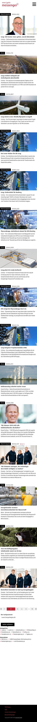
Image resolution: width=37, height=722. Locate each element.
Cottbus (26, 632)
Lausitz (11, 630)
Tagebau (29, 634)
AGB (6, 709)
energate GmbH (18, 717)
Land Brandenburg (19, 641)
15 (32, 609)
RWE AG (4, 639)
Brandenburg (5, 632)
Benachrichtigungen (10, 715)
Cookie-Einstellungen (10, 712)
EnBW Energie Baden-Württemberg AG (20, 639)
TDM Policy (7, 707)
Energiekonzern (6, 634)
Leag (3, 630)
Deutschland (16, 632)
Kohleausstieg (31, 630)
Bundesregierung (19, 634)
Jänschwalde (20, 630)
